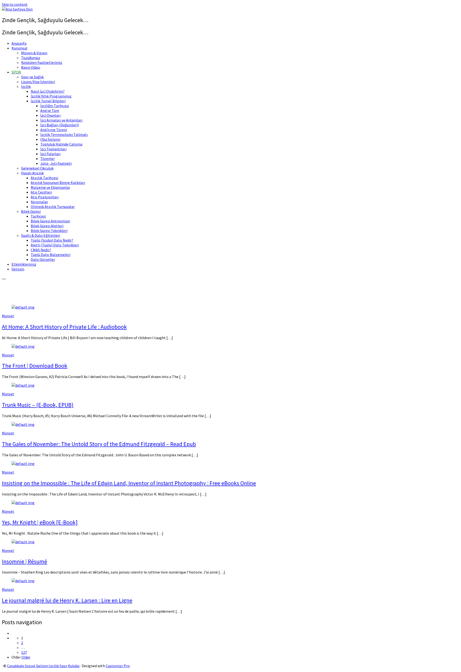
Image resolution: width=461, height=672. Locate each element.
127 (24, 652)
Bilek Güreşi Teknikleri (49, 230)
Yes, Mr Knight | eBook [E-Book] (40, 522)
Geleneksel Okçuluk (37, 168)
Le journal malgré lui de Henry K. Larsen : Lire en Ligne (67, 600)
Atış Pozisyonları (45, 197)
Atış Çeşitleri (41, 192)
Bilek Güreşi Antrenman (50, 221)
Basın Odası (30, 67)
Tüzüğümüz (30, 57)
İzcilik (26, 86)
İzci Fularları (50, 153)
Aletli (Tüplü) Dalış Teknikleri (55, 245)
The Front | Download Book (34, 365)
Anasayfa (19, 43)
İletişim (18, 269)
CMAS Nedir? (41, 249)
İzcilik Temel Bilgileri (48, 100)
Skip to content (15, 4)
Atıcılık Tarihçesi (44, 177)
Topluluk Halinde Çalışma (61, 144)
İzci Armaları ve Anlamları (61, 120)
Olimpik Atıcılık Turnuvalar (53, 206)
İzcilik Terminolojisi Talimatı (64, 134)
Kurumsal (19, 48)
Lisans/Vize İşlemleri (38, 81)
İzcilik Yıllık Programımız (51, 96)
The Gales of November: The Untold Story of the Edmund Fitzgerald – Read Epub (99, 444)
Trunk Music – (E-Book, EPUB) (37, 405)
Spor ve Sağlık (32, 76)
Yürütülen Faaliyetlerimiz (41, 62)
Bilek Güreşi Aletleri (47, 225)
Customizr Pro (118, 665)
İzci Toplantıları (53, 149)
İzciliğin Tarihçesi (54, 105)
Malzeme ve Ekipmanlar (50, 187)
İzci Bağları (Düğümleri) (59, 124)
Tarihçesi (38, 216)
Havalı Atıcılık (32, 173)
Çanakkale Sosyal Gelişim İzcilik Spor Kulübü (43, 665)
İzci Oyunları (50, 115)
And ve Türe (49, 110)
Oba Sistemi (50, 139)
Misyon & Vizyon (34, 52)
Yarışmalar (39, 201)
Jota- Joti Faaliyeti (56, 163)
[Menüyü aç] (4, 279)
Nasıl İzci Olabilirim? (48, 91)
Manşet (8, 315)
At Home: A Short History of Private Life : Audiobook (64, 326)
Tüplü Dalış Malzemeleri (50, 254)
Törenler (47, 158)
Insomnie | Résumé (24, 561)
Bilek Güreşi (31, 211)
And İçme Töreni (53, 129)
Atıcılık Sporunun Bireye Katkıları (58, 182)
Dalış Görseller (43, 259)
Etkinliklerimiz (24, 264)
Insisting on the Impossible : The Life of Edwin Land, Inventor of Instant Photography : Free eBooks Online (129, 483)
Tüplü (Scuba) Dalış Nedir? (52, 240)
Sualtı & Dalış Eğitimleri (40, 235)
